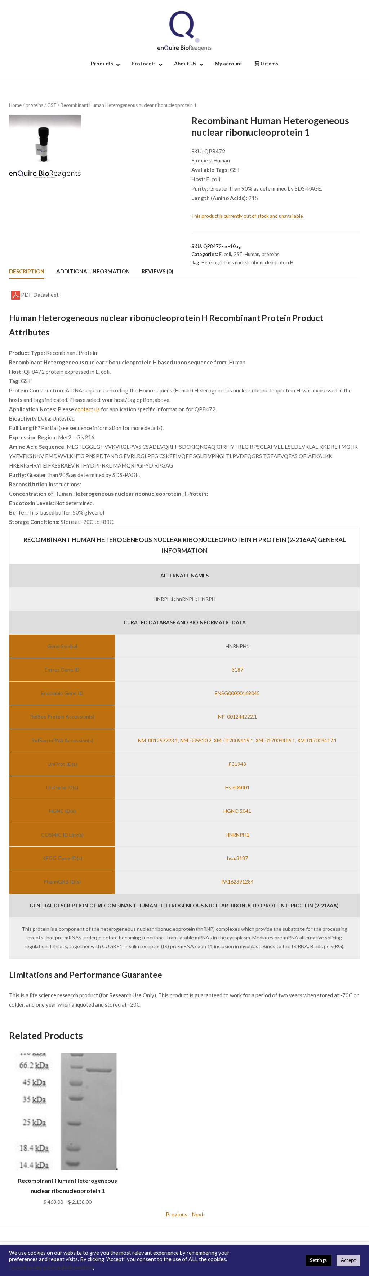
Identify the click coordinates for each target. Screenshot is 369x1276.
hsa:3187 (237, 858)
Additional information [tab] (93, 271)
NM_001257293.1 (158, 740)
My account (229, 63)
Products (102, 63)
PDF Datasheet (39, 294)
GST (52, 105)
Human (252, 254)
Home (15, 105)
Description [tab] (26, 271)
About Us (185, 63)
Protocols (144, 63)
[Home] (184, 30)
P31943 (237, 764)
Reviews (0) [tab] (157, 271)
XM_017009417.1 (317, 740)
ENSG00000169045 (237, 693)
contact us (87, 409)
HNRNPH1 (237, 835)
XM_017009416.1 (275, 740)
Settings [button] (318, 1260)
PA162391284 (237, 881)
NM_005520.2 (196, 740)
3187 (237, 670)
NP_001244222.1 (237, 716)
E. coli (225, 254)
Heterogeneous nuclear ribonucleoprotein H (247, 262)
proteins (34, 105)
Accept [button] (348, 1260)
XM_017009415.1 (233, 740)
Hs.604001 (237, 787)
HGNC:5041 (237, 811)
